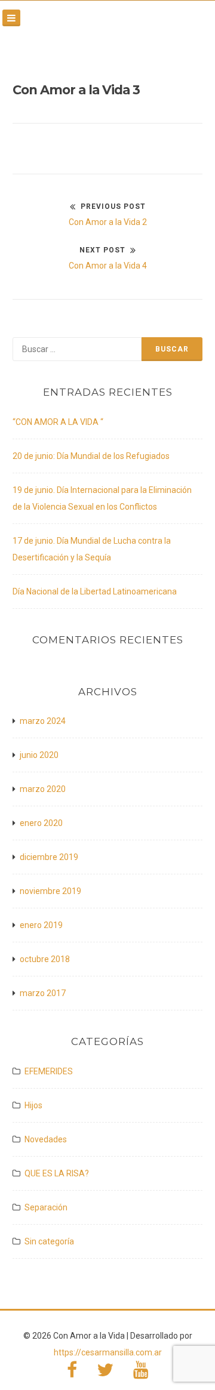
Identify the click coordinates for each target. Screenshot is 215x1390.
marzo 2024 (43, 721)
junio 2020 (39, 755)
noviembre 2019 (50, 891)
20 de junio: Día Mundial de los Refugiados (91, 456)
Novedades (45, 1139)
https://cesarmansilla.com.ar (108, 1352)
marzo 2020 (43, 789)
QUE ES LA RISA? (56, 1173)
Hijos (33, 1105)
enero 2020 (41, 823)
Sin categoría (49, 1241)
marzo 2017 (43, 993)
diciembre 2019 (49, 857)
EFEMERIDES (48, 1071)
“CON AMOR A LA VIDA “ (58, 422)
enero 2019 (41, 925)
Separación (45, 1207)
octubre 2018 (45, 959)
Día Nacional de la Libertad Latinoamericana (95, 591)
